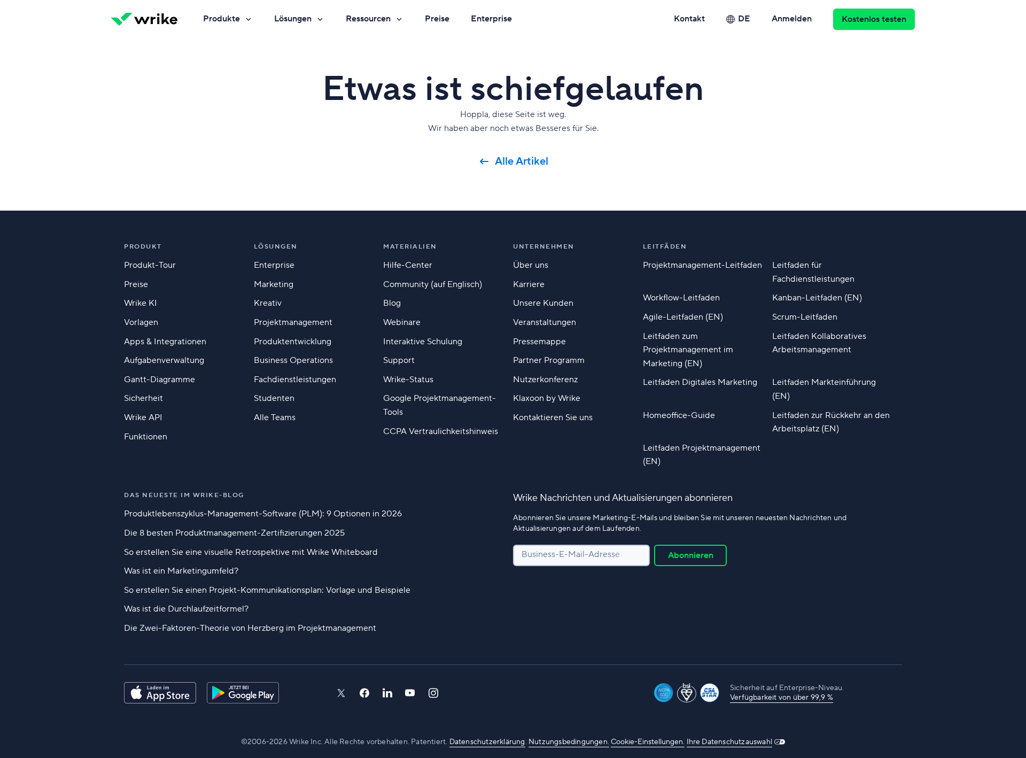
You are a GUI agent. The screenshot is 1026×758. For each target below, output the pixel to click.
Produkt (143, 247)
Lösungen (293, 18)
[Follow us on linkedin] (387, 693)
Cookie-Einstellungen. (648, 742)
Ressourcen (368, 18)
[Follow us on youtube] (410, 693)
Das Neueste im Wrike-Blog (184, 495)
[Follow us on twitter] (341, 693)
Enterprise (491, 18)
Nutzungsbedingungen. (568, 742)
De (744, 18)
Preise (437, 18)
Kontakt (689, 18)
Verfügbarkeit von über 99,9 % (781, 697)
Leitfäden (665, 247)
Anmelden (792, 18)
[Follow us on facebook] (364, 693)
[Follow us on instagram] (433, 693)
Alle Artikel (521, 161)
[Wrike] (144, 19)
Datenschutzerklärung (487, 742)
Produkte (221, 18)
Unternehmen (543, 247)
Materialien (410, 247)
